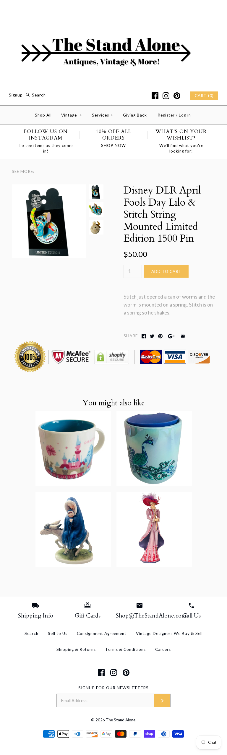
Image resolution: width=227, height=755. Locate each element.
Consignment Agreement (102, 633)
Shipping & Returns (76, 649)
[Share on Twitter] (152, 336)
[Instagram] (166, 95)
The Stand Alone (120, 720)
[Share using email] (183, 336)
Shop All (43, 115)
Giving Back (135, 115)
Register (166, 115)
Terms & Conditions (125, 649)
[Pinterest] (177, 95)
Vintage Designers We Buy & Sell (169, 633)
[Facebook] (155, 95)
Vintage (71, 115)
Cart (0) (204, 95)
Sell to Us (57, 633)
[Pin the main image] (160, 336)
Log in (185, 115)
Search (31, 633)
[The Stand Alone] (113, 10)
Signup (16, 95)
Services (103, 115)
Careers (163, 649)
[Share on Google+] (171, 336)
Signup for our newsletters (113, 687)
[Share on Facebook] (144, 336)
